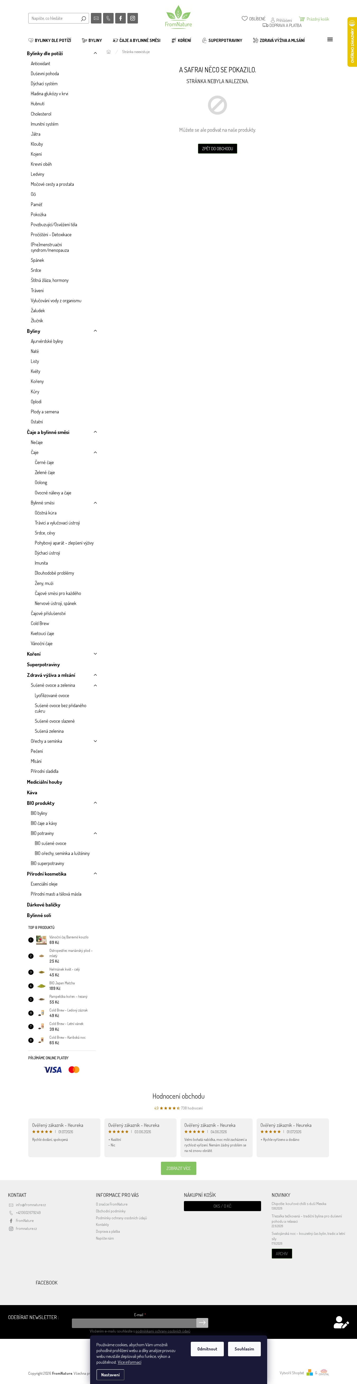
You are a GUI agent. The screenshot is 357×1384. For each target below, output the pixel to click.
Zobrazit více (178, 1168)
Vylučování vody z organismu (56, 300)
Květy (35, 371)
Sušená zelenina (49, 731)
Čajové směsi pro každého (58, 593)
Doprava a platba (108, 1231)
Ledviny (37, 174)
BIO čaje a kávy (44, 823)
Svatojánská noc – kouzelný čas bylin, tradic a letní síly (308, 1236)
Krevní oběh (41, 164)
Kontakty (102, 1224)
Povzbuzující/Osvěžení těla (54, 224)
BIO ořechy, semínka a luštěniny (62, 853)
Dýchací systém (44, 83)
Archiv (282, 1253)
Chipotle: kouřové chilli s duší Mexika (299, 1203)
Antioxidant (40, 63)
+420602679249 (28, 1212)
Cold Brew (40, 623)
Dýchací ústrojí (47, 553)
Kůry (35, 391)
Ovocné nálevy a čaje (53, 492)
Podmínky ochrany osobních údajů (121, 1217)
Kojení (36, 154)
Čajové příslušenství (48, 613)
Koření (33, 653)
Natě (35, 351)
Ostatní (37, 421)
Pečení (37, 751)
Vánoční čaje (42, 643)
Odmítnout (207, 1349)
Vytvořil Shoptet (292, 1372)
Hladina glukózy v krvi (49, 93)
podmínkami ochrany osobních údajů (163, 1331)
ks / (222, 1206)
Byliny (33, 331)
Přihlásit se (202, 1323)
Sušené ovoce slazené (55, 721)
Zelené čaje (45, 472)
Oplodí (36, 401)
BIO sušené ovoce (50, 843)
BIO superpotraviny (47, 863)
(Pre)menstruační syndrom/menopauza (50, 247)
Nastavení (110, 1374)
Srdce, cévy (45, 533)
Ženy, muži (44, 583)
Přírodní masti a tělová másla (56, 894)
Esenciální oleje (44, 884)
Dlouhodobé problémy (54, 573)
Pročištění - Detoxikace (51, 234)
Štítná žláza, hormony (49, 280)
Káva (32, 792)
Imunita (41, 563)
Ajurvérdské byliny (47, 341)
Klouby (37, 144)
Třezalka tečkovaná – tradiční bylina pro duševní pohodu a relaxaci (307, 1218)
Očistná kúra (46, 513)
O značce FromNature (111, 1204)
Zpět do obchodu (217, 148)
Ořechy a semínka (46, 741)
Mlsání (36, 761)
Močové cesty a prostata (52, 184)
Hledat (83, 18)
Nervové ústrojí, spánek (55, 603)
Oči (33, 194)
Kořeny (37, 381)
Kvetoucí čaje (42, 633)
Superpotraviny (43, 664)
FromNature (25, 1220)
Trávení (37, 290)
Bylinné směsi (42, 503)
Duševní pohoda (45, 73)
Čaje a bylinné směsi (48, 432)
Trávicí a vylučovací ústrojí (57, 523)
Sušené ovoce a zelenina (53, 685)
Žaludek (38, 310)
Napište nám (105, 1238)
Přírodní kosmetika (46, 873)
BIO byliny (39, 813)
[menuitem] (49, 40)
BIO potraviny (42, 833)
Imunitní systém (44, 124)
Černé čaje (44, 462)
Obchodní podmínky (111, 1210)
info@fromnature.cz (31, 1204)
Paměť (36, 204)
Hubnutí (37, 103)
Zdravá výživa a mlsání (51, 675)
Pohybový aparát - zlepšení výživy (64, 543)
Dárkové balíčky (43, 904)
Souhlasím (244, 1349)
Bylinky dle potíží (45, 53)
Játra (35, 134)
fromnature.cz (26, 1228)
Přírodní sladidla (44, 771)
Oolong (41, 482)
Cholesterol (41, 114)
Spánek (37, 260)
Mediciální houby (44, 781)
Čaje (35, 452)
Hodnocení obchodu (178, 1096)
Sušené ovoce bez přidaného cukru (60, 708)
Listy (35, 361)
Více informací (129, 1362)
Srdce (36, 270)
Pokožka (38, 214)
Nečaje (37, 442)
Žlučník (37, 320)
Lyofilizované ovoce (52, 695)
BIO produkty (40, 803)
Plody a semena (45, 411)
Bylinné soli (39, 915)
